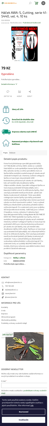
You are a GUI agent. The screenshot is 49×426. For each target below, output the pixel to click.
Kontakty (4, 307)
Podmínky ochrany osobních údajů (14, 323)
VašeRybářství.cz (11, 290)
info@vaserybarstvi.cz (13, 282)
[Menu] (43, 3)
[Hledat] (30, 3)
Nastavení (23, 411)
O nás (3, 310)
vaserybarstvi (10, 293)
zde (31, 405)
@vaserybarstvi (11, 297)
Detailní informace (8, 84)
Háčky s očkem (19, 258)
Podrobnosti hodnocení (32, 23)
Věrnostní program (8, 317)
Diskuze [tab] (12, 153)
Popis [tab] (5, 153)
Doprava (4, 314)
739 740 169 (9, 286)
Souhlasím (23, 419)
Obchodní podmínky (8, 320)
